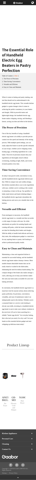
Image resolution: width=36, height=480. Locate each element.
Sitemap (4, 473)
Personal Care (7, 439)
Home (3, 7)
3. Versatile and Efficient (10, 84)
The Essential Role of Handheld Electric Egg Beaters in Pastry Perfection (18, 13)
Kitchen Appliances (9, 433)
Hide (16, 76)
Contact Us (6, 449)
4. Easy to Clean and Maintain (11, 87)
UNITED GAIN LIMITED (17, 468)
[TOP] (18, 477)
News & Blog (12, 7)
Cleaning (5, 444)
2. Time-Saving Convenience (11, 81)
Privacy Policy (13, 473)
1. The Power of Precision (10, 79)
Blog (19, 7)
